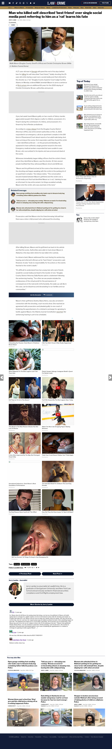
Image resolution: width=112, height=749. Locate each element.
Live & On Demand (90, 3)
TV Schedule (29, 7)
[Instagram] (20, 4)
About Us (23, 737)
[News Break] (34, 4)
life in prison (22, 85)
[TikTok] (16, 4)
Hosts (70, 7)
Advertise (30, 737)
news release (31, 129)
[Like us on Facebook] (13, 4)
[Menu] (3, 3)
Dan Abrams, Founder (97, 737)
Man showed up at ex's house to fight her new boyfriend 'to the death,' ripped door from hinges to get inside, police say (93, 117)
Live (9, 7)
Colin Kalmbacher (13, 670)
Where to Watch (19, 7)
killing (24, 74)
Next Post (110, 377)
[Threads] (23, 4)
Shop (82, 7)
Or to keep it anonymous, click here (91, 220)
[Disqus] (41, 631)
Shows (48, 7)
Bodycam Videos (40, 7)
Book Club (88, 7)
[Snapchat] (30, 4)
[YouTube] (9, 4)
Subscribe (101, 7)
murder (33, 564)
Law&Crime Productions (59, 7)
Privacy (45, 737)
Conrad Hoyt (12, 706)
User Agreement (63, 737)
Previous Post (2, 377)
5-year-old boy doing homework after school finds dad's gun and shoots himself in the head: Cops (93, 107)
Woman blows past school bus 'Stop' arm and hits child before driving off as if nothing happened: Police (22, 701)
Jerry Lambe (12, 20)
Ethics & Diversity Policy (76, 737)
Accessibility (52, 737)
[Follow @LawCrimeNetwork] (27, 4)
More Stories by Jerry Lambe (41, 604)
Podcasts (76, 7)
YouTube (105, 3)
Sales (94, 7)
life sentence (25, 564)
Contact (87, 737)
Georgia (34, 71)
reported (59, 312)
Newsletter (38, 737)
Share (13, 25)
